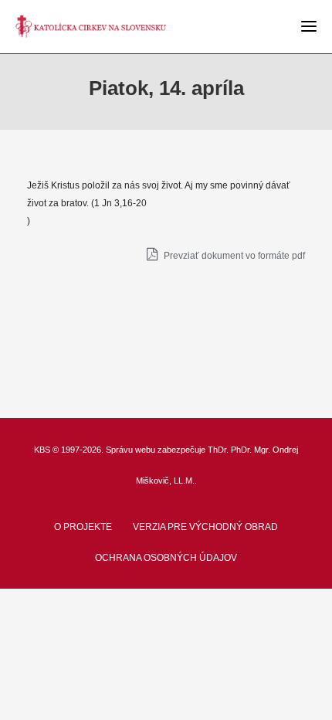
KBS (42, 449)
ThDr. (218, 449)
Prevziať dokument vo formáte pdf (233, 255)
